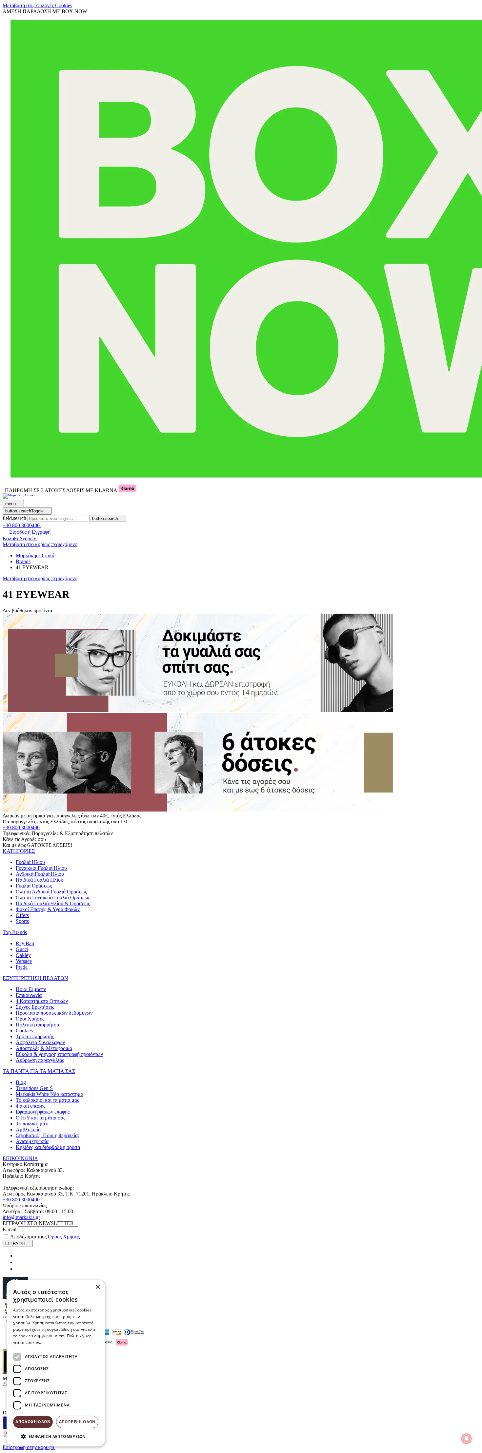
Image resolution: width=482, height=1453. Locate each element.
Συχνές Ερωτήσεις (35, 1007)
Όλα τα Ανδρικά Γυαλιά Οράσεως (51, 891)
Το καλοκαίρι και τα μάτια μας (47, 1100)
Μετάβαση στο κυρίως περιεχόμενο (40, 544)
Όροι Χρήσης (30, 1019)
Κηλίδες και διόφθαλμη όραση (48, 1147)
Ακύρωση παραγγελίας (40, 1060)
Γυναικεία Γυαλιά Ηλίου (41, 868)
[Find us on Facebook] (18, 1255)
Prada (22, 967)
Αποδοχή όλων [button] (32, 1421)
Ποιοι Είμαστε (31, 989)
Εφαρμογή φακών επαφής (43, 1112)
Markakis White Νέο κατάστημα (49, 1094)
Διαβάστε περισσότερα (64, 1342)
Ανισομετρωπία (32, 1141)
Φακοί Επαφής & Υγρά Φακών (48, 909)
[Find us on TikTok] (18, 1268)
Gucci (22, 949)
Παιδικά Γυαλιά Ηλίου (39, 880)
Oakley (23, 955)
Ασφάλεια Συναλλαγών (40, 1042)
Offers (22, 915)
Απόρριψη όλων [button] (77, 1421)
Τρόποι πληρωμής (35, 1036)
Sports (22, 921)
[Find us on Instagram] (18, 1262)
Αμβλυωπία (28, 1129)
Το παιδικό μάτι (32, 1123)
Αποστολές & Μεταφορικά (44, 1048)
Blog (21, 1082)
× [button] (97, 1287)
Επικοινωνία (29, 995)
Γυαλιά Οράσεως (34, 886)
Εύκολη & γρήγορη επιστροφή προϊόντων (59, 1054)
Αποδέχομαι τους (45, 1236)
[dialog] (56, 1363)
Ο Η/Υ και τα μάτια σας (40, 1117)
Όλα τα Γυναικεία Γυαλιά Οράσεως (53, 897)
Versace (24, 961)
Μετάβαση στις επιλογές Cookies (37, 5)
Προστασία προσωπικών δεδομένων (54, 1013)
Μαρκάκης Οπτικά (35, 555)
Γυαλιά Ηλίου (30, 862)
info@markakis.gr (21, 1217)
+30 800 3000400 (21, 827)
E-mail (9, 1229)
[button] (19, 851)
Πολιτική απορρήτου (37, 1024)
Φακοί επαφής (30, 1106)
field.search (14, 518)
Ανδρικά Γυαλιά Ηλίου (40, 874)
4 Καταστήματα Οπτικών (42, 1001)
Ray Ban (25, 943)
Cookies (24, 1030)
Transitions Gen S (34, 1088)
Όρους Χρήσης (64, 1236)
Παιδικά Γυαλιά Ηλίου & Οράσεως (53, 903)
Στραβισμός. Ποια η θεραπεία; (47, 1135)
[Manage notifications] (466, 1438)
